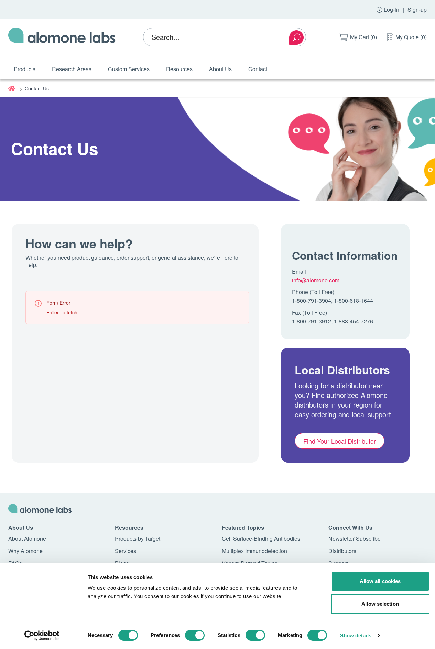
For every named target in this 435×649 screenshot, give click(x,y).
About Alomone (27, 538)
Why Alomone (25, 551)
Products (24, 69)
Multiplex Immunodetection (254, 551)
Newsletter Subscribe (354, 538)
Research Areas (71, 69)
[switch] (195, 635)
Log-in (391, 9)
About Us (220, 69)
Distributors (342, 551)
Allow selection (380, 604)
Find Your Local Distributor (339, 440)
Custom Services (129, 69)
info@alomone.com (315, 280)
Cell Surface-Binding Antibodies (261, 538)
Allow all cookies (380, 581)
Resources (179, 69)
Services (125, 551)
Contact (257, 69)
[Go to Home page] (62, 37)
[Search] (296, 37)
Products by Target (137, 538)
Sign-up (417, 9)
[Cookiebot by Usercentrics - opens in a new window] (42, 635)
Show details (355, 635)
